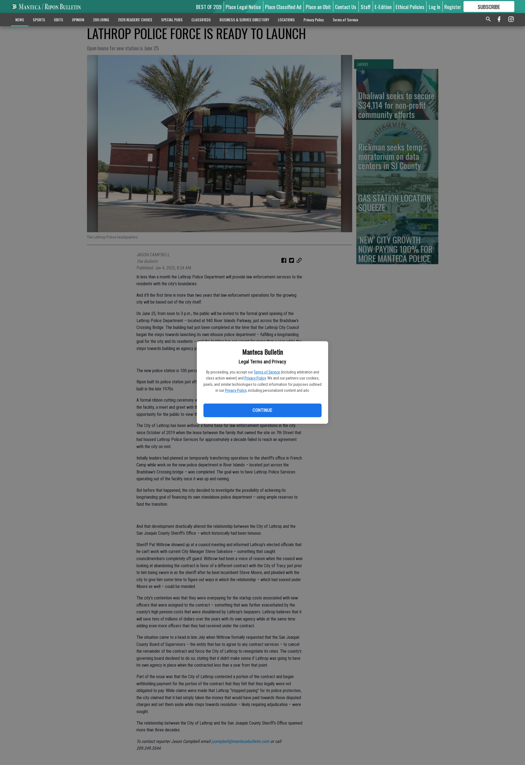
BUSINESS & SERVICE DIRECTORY (244, 19)
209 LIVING (101, 19)
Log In (434, 6)
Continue (262, 410)
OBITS (58, 19)
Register (452, 6)
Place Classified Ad (283, 6)
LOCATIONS (286, 19)
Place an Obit (318, 6)
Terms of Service (267, 372)
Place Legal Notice (243, 6)
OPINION (78, 19)
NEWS (19, 19)
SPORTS (39, 19)
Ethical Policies (410, 6)
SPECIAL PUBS (172, 19)
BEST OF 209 (208, 6)
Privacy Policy (255, 378)
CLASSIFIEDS (201, 19)
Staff (366, 6)
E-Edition (383, 6)
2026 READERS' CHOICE (135, 19)
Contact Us (345, 6)
